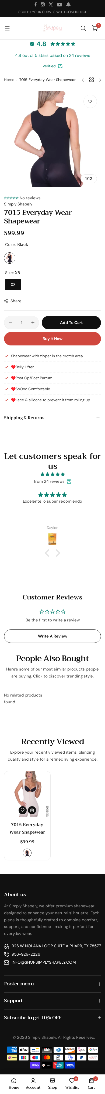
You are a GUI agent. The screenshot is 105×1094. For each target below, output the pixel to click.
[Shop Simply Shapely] (52, 28)
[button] (11, 198)
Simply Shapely (18, 204)
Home (9, 79)
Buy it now (52, 338)
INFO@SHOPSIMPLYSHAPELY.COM (44, 962)
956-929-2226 (26, 954)
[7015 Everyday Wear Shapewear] (27, 794)
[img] (52, 474)
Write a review (52, 636)
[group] (52, 139)
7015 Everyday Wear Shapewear (27, 828)
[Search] (83, 28)
